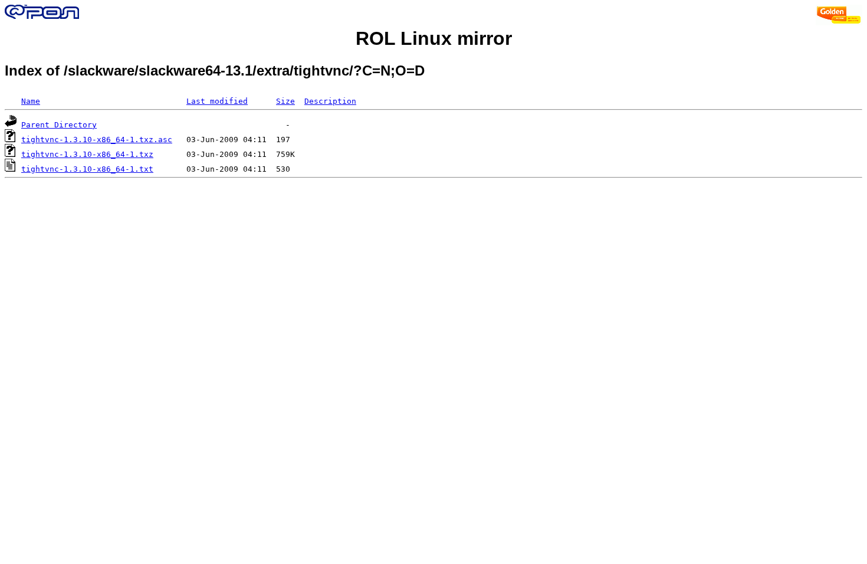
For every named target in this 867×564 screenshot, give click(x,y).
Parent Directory (59, 124)
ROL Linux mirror (434, 38)
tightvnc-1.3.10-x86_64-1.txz (87, 154)
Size (285, 101)
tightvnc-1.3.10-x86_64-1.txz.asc (96, 139)
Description (330, 101)
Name (30, 101)
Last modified (217, 101)
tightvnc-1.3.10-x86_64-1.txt (87, 169)
